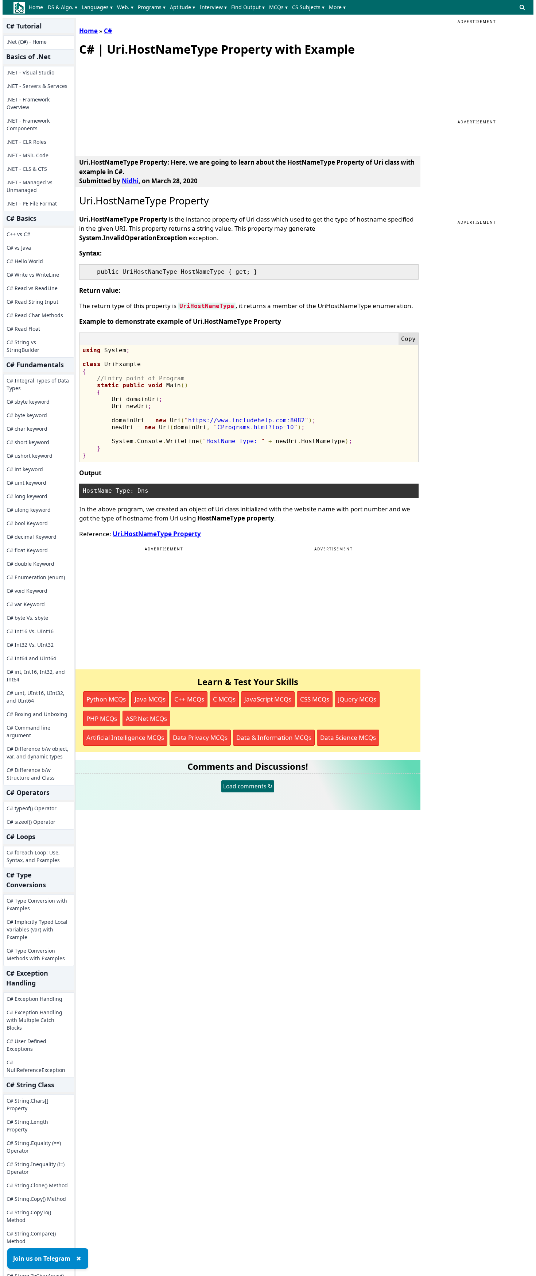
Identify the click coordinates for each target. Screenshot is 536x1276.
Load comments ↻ (247, 786)
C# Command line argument (28, 731)
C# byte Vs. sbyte (27, 617)
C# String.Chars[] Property (27, 1104)
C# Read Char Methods (35, 315)
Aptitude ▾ (182, 7)
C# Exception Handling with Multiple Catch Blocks (34, 1020)
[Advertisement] (134, 104)
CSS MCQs (314, 699)
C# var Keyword (26, 604)
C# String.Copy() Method (36, 1198)
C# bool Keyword (27, 523)
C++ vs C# (18, 234)
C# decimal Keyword (32, 536)
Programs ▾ (152, 7)
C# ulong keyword (29, 509)
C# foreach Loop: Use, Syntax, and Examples (33, 856)
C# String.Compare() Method (31, 1237)
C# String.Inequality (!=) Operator (36, 1168)
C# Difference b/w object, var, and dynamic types (38, 752)
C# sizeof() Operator (31, 821)
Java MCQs (150, 699)
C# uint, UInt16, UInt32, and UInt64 (36, 696)
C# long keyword (27, 496)
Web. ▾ (125, 7)
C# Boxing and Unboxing (37, 714)
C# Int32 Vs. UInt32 (30, 644)
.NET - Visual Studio (30, 72)
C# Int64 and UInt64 (31, 658)
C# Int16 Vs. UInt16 (30, 631)
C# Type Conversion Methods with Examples (36, 954)
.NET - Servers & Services (37, 85)
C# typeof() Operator (32, 808)
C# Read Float (23, 328)
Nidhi (130, 181)
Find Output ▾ (248, 7)
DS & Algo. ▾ (62, 7)
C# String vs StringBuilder (23, 346)
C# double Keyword (30, 563)
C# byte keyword (27, 415)
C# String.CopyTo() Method (29, 1216)
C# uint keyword (26, 482)
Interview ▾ (213, 7)
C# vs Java (19, 247)
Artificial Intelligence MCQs (125, 737)
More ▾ (337, 7)
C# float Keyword (27, 550)
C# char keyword (27, 428)
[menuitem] (37, 7)
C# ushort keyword (30, 455)
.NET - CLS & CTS (27, 168)
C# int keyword (25, 469)
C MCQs (224, 699)
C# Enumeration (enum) (36, 577)
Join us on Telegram (41, 1258)
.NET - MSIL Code (27, 155)
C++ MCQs (189, 699)
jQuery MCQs (357, 699)
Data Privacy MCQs (200, 737)
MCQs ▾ (278, 7)
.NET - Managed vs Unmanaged (30, 186)
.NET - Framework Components (28, 124)
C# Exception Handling (34, 998)
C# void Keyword (27, 590)
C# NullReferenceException (36, 1066)
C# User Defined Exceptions (26, 1045)
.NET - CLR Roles (26, 141)
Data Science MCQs (348, 737)
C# (108, 31)
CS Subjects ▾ (308, 7)
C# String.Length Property (27, 1125)
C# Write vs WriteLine (33, 274)
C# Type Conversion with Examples (37, 904)
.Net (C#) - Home (27, 41)
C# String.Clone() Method (37, 1185)
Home (36, 7)
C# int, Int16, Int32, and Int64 (36, 675)
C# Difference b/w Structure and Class (31, 773)
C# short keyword (28, 442)
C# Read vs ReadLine (32, 288)
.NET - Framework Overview (28, 103)
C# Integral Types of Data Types (38, 384)
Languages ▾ (97, 7)
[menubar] (188, 7)
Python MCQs (106, 699)
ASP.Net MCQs (146, 718)
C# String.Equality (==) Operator (34, 1146)
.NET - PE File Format (32, 203)
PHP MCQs (101, 718)
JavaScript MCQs (267, 699)
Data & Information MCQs (273, 737)
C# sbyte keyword (28, 401)
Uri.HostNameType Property (157, 534)
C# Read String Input (32, 301)
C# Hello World (25, 261)
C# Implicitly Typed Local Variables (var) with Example (37, 929)
